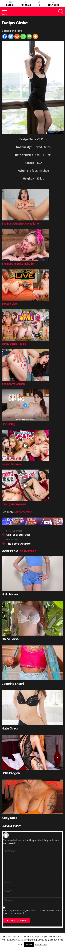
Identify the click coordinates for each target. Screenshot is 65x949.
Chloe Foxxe (10, 639)
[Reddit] (17, 36)
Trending (53, 5)
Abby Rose (9, 818)
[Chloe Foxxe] (32, 618)
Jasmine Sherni (13, 684)
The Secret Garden (13, 384)
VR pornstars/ (23, 512)
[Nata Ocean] (32, 707)
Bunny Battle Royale (14, 343)
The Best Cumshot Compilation (21, 223)
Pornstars (28, 551)
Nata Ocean (10, 728)
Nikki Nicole (10, 594)
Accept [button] (29, 944)
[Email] (29, 36)
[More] (35, 36)
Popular (26, 5)
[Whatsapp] (23, 36)
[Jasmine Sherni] (32, 662)
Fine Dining (8, 424)
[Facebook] (4, 36)
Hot (39, 5)
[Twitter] (11, 36)
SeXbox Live (9, 303)
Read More (41, 944)
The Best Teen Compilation (18, 263)
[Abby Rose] (32, 797)
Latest (10, 5)
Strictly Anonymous (14, 504)
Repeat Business (12, 464)
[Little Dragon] (32, 752)
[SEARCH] (60, 12)
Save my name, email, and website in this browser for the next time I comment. (32, 911)
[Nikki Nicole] (32, 573)
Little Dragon (11, 773)
